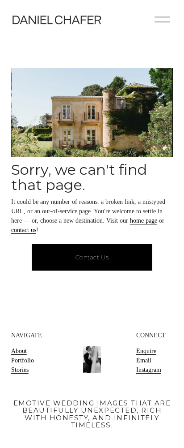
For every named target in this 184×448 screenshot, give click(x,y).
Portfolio (22, 360)
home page (143, 220)
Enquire (146, 351)
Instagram (148, 369)
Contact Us (92, 257)
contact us (23, 230)
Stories (20, 369)
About (19, 351)
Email (143, 360)
